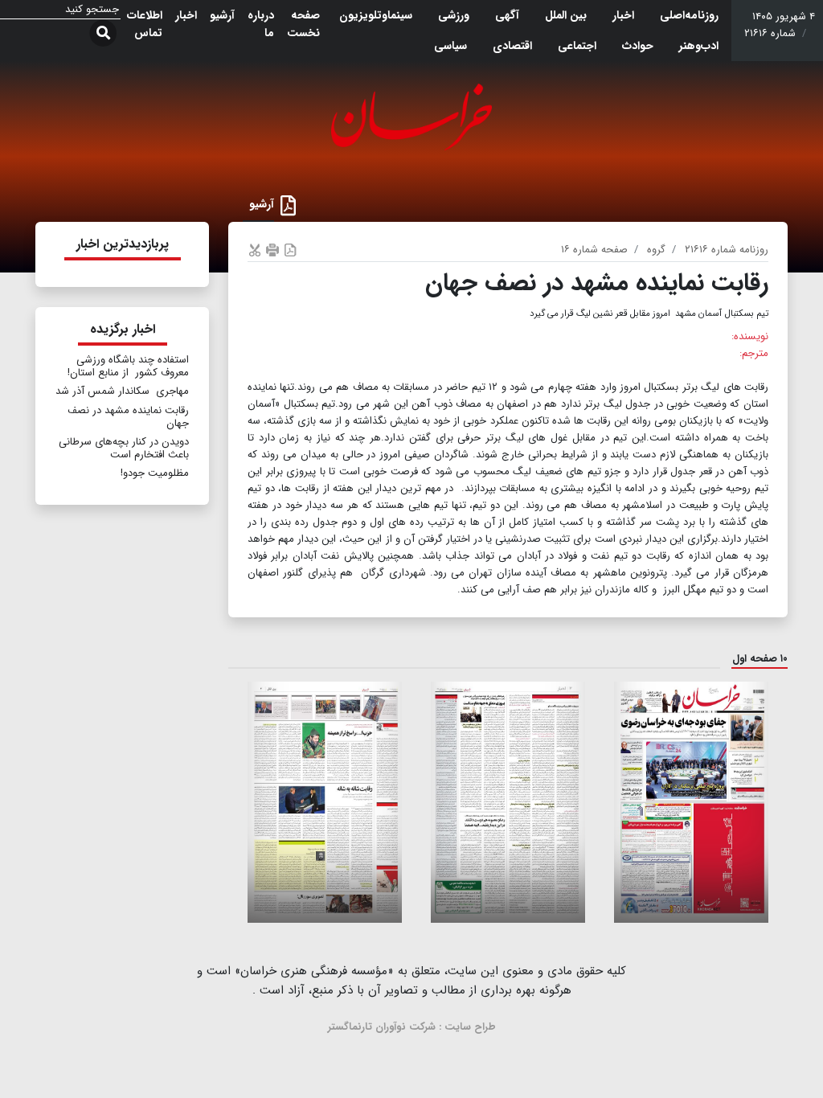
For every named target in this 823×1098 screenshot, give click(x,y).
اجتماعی (577, 46)
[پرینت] (272, 249)
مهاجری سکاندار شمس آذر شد (122, 391)
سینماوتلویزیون (375, 15)
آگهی (507, 15)
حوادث (637, 46)
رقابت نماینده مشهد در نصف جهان (128, 417)
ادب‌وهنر (699, 46)
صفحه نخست (303, 24)
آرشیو (222, 15)
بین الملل (566, 15)
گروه (656, 249)
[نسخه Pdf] (290, 249)
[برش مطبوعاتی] (255, 249)
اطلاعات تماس (144, 24)
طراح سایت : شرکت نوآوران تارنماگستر (412, 1026)
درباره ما (261, 24)
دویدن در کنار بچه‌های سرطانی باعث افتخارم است (124, 448)
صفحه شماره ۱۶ (594, 249)
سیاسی (450, 46)
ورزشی (453, 15)
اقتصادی (512, 46)
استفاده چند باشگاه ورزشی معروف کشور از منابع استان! (128, 366)
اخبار (623, 15)
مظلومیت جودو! (155, 473)
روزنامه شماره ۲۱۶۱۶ (726, 249)
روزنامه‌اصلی (689, 15)
